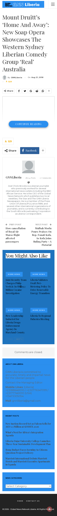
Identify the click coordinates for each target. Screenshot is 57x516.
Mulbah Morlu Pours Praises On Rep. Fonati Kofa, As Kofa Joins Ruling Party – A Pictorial (41, 236)
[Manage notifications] (49, 509)
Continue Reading (28, 124)
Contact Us (33, 501)
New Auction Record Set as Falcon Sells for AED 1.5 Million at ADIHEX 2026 (28, 425)
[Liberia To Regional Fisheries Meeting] (40, 305)
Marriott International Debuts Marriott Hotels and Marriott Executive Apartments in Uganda (28, 461)
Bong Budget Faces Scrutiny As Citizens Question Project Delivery (27, 451)
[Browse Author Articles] (28, 167)
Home (20, 501)
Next (18, 339)
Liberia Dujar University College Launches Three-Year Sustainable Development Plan (28, 443)
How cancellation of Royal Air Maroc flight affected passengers (15, 235)
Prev (10, 339)
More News (14, 274)
